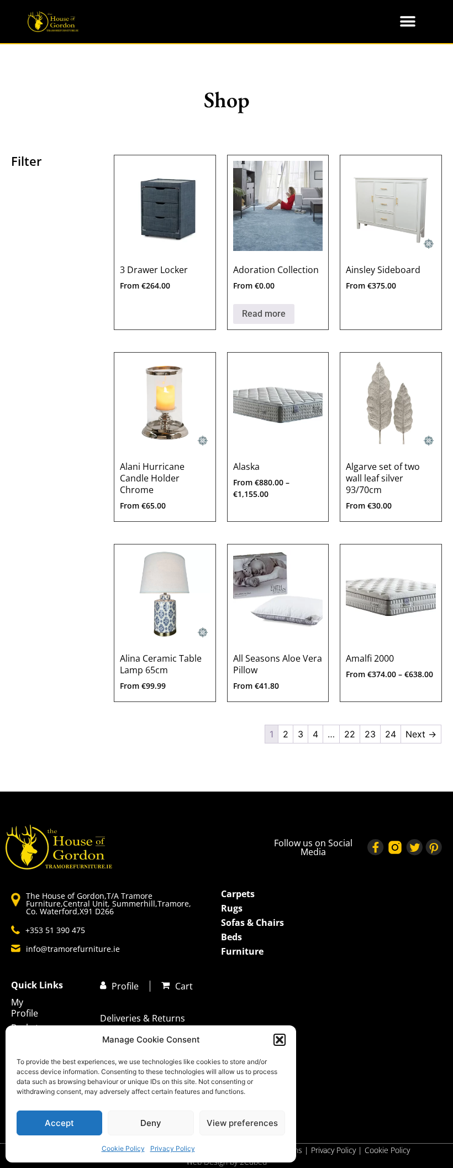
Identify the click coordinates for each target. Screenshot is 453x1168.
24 (390, 734)
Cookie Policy (123, 1148)
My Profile (24, 1007)
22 (349, 734)
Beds (231, 937)
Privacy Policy (172, 1148)
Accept (59, 1123)
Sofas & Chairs (252, 922)
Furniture (242, 951)
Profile (125, 986)
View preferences (242, 1123)
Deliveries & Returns (142, 1018)
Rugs (232, 908)
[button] (279, 1039)
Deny (150, 1123)
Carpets (238, 894)
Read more (264, 313)
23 (370, 734)
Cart (184, 986)
